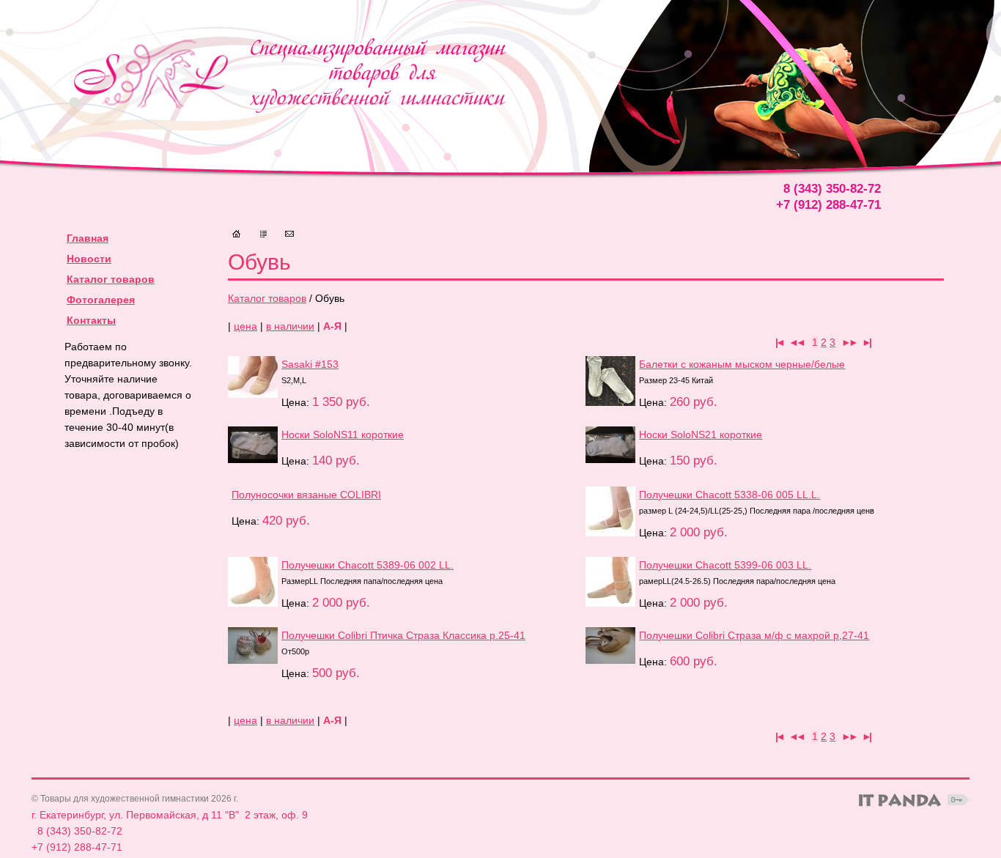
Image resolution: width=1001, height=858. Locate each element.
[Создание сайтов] (900, 800)
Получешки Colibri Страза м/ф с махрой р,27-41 (754, 635)
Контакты (91, 320)
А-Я (332, 326)
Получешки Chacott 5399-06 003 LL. (725, 565)
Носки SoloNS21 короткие (700, 434)
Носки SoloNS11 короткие (342, 434)
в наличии (290, 326)
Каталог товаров (267, 298)
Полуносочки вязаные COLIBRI (306, 494)
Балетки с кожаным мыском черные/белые (742, 364)
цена (245, 326)
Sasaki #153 (310, 364)
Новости (89, 259)
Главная (87, 238)
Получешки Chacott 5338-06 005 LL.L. (729, 494)
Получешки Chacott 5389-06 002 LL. (367, 565)
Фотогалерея (101, 300)
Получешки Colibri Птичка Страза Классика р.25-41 (403, 635)
